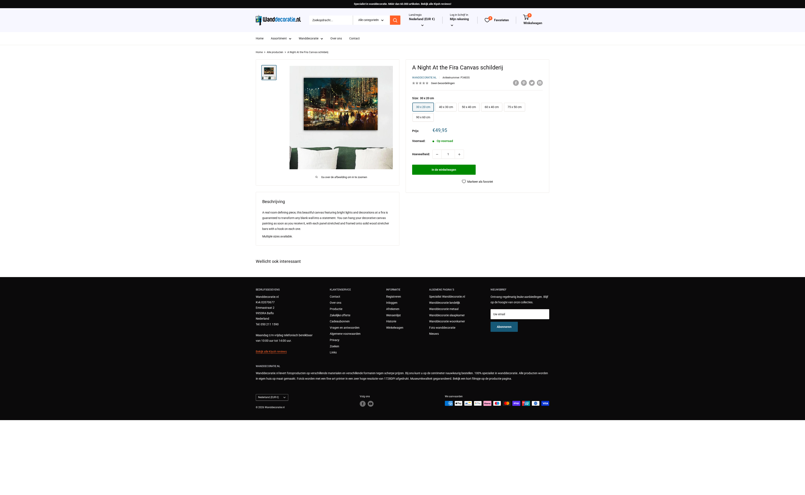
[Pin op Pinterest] (524, 83)
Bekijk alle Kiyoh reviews (271, 351)
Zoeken (334, 346)
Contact (354, 38)
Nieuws (434, 333)
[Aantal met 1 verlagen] (437, 154)
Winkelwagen (394, 327)
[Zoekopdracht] (395, 20)
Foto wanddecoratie (442, 327)
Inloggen (391, 302)
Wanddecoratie (308, 38)
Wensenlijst (393, 315)
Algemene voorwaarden (345, 333)
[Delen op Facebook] (516, 83)
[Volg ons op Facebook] (363, 404)
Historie (391, 321)
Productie (336, 309)
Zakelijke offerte (340, 315)
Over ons (336, 38)
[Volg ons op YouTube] (371, 404)
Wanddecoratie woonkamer (447, 321)
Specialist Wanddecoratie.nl (447, 296)
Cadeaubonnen (340, 321)
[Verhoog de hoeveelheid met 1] (459, 154)
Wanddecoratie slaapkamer (447, 315)
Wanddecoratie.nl (424, 77)
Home (260, 38)
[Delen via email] (540, 83)
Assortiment (279, 38)
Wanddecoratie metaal (443, 309)
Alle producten (275, 52)
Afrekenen (392, 309)
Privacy (334, 340)
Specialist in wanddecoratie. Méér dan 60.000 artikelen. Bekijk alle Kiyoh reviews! (402, 3)
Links (333, 352)
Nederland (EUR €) (268, 397)
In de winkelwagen (444, 170)
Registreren (393, 296)
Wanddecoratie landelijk (444, 302)
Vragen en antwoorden (345, 327)
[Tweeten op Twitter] (532, 83)
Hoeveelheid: (421, 154)
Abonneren (504, 326)
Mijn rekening (459, 19)
